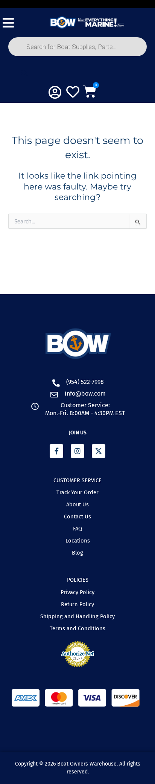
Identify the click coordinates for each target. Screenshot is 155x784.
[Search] (24, 73)
